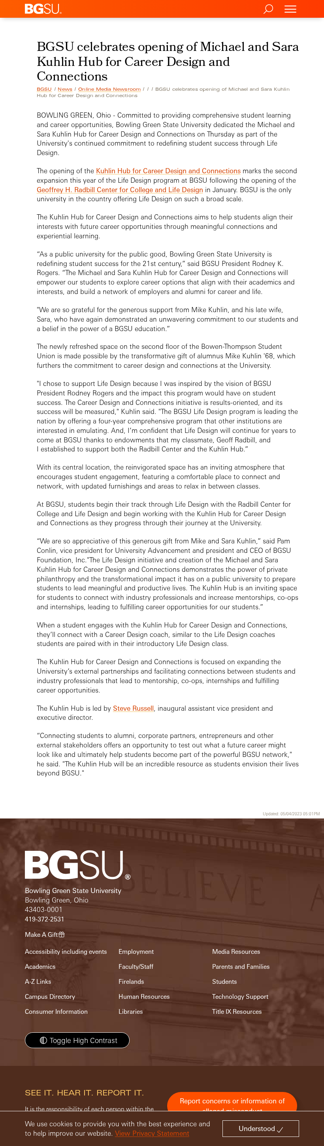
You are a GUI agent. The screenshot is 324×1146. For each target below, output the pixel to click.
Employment (136, 951)
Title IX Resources (237, 1011)
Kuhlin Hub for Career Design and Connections (168, 171)
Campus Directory (50, 996)
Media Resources (236, 951)
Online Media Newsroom (109, 89)
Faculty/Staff (136, 966)
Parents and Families (241, 966)
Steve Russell (133, 708)
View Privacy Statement (152, 1133)
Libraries (131, 1011)
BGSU (44, 89)
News (65, 89)
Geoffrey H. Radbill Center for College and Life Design (120, 189)
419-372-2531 (44, 919)
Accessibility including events (66, 951)
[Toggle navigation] (290, 9)
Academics (40, 966)
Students (224, 981)
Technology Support (240, 996)
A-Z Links (38, 981)
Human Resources (144, 996)
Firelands (131, 981)
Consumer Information (56, 1011)
